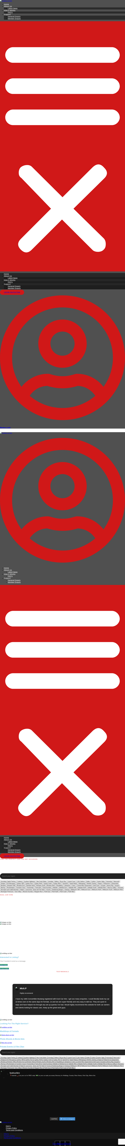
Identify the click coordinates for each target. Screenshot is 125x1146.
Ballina (56, 881)
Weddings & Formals (9, 1031)
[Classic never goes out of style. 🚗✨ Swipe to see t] (10, 1092)
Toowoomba (30, 887)
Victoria (48, 889)
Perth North (55, 891)
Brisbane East (21, 885)
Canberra (19, 881)
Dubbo (88, 881)
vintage (64, 913)
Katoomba (109, 881)
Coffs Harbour (81, 881)
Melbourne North (96, 889)
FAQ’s (10, 12)
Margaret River (38, 891)
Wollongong (82, 883)
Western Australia (28, 891)
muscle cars (118, 913)
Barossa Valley (112, 887)
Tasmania (120, 887)
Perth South (63, 891)
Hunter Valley (101, 881)
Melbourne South (107, 889)
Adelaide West (102, 887)
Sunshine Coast (20, 887)
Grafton (93, 881)
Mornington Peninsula (7, 891)
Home (6, 4)
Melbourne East (85, 889)
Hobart (22, 889)
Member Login (5, 427)
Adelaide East (63, 887)
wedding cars (73, 913)
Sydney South (48, 883)
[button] (62, 146)
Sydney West (57, 883)
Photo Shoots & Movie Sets (12, 1039)
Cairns (73, 885)
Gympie (103, 885)
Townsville (38, 887)
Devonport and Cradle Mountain (10, 889)
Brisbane (3, 885)
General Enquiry (14, 17)
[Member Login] (62, 421)
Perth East (47, 891)
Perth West (71, 891)
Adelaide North (82, 887)
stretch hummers (16, 915)
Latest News (12, 8)
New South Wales (42, 881)
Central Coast (71, 881)
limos (58, 913)
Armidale (50, 881)
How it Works (9, 10)
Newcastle (116, 881)
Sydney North (38, 883)
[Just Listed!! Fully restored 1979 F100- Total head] (94, 1089)
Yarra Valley (18, 891)
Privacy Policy (9, 1136)
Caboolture (67, 885)
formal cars (83, 913)
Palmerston (106, 883)
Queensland (114, 883)
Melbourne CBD (75, 889)
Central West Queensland (84, 885)
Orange (3, 883)
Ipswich (117, 885)
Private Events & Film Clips (12, 1047)
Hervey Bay (110, 885)
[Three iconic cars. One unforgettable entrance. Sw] (115, 1098)
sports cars (4, 915)
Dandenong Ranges (57, 889)
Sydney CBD (20, 883)
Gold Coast (96, 885)
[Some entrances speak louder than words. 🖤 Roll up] (31, 1089)
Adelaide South (92, 887)
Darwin (100, 883)
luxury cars (51, 913)
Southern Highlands (29, 881)
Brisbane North (30, 885)
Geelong (67, 889)
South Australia (46, 887)
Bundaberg (60, 885)
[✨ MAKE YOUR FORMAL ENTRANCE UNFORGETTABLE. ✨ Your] (73, 1093)
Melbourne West (118, 889)
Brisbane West (51, 885)
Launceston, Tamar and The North (35, 889)
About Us (8, 6)
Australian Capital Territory (8, 881)
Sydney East (29, 883)
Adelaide (55, 887)
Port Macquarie (10, 883)
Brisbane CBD (11, 885)
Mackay (3, 887)
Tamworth (65, 883)
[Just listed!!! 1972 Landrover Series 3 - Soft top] (52, 1091)
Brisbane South (40, 885)
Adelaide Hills (72, 887)
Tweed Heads (73, 883)
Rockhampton (11, 887)
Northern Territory (91, 883)
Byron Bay (63, 881)
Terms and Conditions (14, 1130)
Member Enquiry (14, 19)
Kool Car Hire (70, 946)
